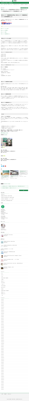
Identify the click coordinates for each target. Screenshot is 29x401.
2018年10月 (2, 379)
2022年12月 (2, 310)
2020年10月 (2, 343)
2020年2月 (2, 354)
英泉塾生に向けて (3, 293)
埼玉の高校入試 (3, 282)
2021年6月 (2, 332)
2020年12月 (2, 340)
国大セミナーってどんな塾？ (5, 28)
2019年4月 (2, 370)
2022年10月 (2, 313)
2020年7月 (2, 346)
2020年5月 (2, 349)
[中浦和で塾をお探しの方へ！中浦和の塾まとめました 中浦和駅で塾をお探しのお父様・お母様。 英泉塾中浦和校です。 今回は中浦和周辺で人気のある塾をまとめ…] (24, 173)
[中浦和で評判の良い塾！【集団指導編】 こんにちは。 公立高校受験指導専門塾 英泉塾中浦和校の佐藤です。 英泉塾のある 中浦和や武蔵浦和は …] (14, 172)
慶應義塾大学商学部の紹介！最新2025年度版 (9, 241)
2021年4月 (2, 335)
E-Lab (2, 273)
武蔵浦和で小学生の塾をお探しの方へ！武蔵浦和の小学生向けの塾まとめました (4, 176)
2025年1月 (2, 302)
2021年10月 (2, 329)
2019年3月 (2, 371)
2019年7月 (2, 365)
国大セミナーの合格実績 (4, 30)
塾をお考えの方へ (3, 287)
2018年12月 (2, 376)
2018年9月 (2, 381)
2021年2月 (2, 338)
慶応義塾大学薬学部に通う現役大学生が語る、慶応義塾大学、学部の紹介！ (13, 255)
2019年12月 (2, 357)
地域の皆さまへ (3, 194)
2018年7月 (2, 384)
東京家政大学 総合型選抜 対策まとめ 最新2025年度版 (7, 197)
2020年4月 (2, 351)
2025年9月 (2, 299)
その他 (2, 276)
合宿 (2, 295)
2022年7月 (2, 318)
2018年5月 (2, 387)
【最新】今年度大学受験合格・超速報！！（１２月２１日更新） (11, 259)
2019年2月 (2, 373)
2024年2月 (2, 305)
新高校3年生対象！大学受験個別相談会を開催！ (7, 200)
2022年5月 (2, 321)
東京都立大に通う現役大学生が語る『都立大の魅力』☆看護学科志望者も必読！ (13, 263)
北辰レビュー (3, 284)
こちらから (5, 134)
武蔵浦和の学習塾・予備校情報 (5, 290)
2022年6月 (2, 319)
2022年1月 (2, 324)
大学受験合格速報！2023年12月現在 (8, 234)
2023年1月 (2, 308)
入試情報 (2, 279)
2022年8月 (2, 316)
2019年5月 (2, 368)
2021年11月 (2, 327)
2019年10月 (2, 360)
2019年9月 (2, 362)
